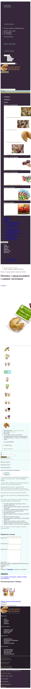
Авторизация (7, 7)
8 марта (6, 79)
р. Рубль (10, 60)
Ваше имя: (3, 537)
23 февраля (7, 78)
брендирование (5, 578)
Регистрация (7, 5)
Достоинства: (4, 543)
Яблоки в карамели (9, 86)
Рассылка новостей (9, 654)
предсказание (12, 576)
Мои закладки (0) (11, 38)
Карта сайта (7, 632)
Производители (8, 638)
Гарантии (6, 249)
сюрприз (19, 576)
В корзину (3, 457)
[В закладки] (7, 457)
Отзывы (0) (7, 474)
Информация (4, 242)
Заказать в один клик (6, 458)
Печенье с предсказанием (11, 80)
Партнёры (6, 641)
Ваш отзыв (4, 562)
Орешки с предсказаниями (11, 85)
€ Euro (9, 57)
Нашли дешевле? (8, 448)
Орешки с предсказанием (11, 172)
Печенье (6, 576)
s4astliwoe (3, 687)
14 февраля (7, 76)
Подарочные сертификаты (11, 640)
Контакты (6, 252)
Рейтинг (3, 566)
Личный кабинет (8, 649)
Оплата (6, 248)
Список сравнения (12, 39)
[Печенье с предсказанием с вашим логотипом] (7, 352)
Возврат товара (8, 631)
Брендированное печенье (14, 223)
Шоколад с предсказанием (11, 82)
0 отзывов (3, 285)
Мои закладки (7, 652)
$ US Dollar (10, 58)
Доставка (6, 246)
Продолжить (4, 574)
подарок (24, 576)
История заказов (8, 651)
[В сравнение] (9, 457)
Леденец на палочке (9, 83)
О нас (5, 245)
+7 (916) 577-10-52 (9, 24)
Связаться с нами (8, 629)
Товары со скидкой (9, 643)
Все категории (8, 75)
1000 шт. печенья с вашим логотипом (11, 601)
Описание (6, 473)
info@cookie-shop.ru (6, 684)
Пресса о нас (7, 250)
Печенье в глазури (12, 129)
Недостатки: (4, 549)
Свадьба (9, 154)
